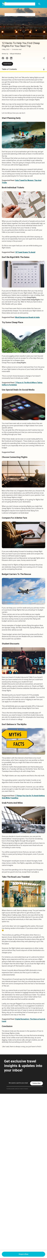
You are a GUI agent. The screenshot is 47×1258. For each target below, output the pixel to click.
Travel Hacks (7, 64)
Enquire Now (23, 1254)
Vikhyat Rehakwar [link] (15, 54)
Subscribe (36, 1083)
